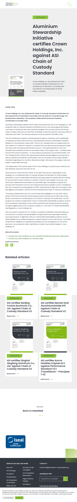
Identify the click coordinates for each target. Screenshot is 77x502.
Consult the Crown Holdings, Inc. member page (25, 238)
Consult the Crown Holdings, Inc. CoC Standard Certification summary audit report (38, 236)
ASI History (27, 484)
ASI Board (10, 474)
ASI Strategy (11, 471)
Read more (11, 316)
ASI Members (11, 477)
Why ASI (9, 467)
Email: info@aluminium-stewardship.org (54, 467)
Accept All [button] (19, 498)
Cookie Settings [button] (8, 498)
